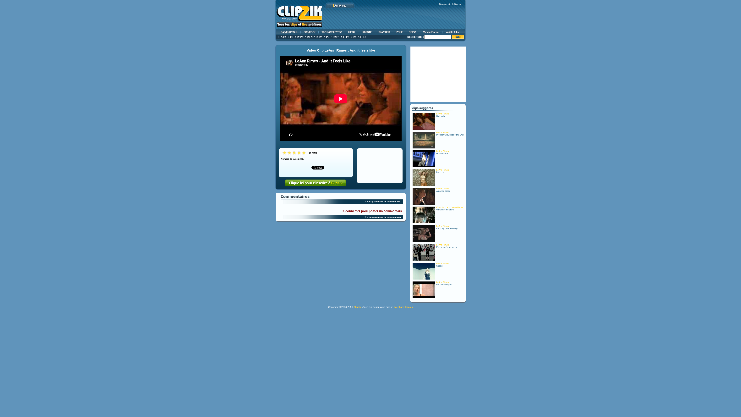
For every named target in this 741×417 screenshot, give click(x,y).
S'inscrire (457, 4)
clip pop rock (310, 32)
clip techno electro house (332, 32)
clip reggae (367, 32)
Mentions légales (403, 307)
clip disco (413, 32)
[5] (303, 153)
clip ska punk (384, 32)
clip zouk (399, 32)
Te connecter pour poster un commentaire (372, 211)
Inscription (316, 183)
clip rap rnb (288, 32)
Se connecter (445, 4)
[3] (294, 153)
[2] (289, 153)
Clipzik (357, 307)
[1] (284, 153)
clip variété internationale (454, 32)
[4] (299, 153)
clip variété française (431, 32)
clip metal (352, 32)
